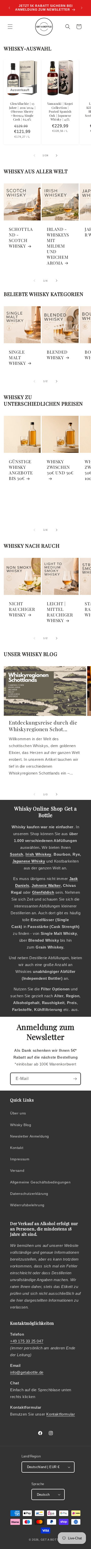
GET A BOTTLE (51, 1539)
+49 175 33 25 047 (26, 1341)
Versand (17, 1170)
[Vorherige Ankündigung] (9, 7)
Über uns (18, 1113)
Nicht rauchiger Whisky (22, 609)
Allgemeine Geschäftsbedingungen (40, 1182)
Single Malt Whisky (17, 357)
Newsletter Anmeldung (29, 1136)
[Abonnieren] (74, 1079)
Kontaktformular (60, 1414)
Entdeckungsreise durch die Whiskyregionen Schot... (43, 725)
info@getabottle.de (26, 1372)
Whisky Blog (20, 1125)
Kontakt (16, 1148)
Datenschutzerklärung (29, 1194)
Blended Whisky (57, 354)
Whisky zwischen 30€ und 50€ (60, 467)
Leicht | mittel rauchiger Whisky (60, 612)
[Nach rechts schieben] (56, 155)
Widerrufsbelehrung (27, 1205)
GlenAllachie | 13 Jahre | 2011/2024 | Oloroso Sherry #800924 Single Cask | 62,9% (22, 111)
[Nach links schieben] (34, 155)
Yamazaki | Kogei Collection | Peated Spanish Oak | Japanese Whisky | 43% (60, 111)
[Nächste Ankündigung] (81, 7)
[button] (10, 26)
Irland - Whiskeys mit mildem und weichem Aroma (58, 246)
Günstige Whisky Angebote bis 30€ (21, 470)
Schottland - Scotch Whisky (21, 237)
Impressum (19, 1159)
